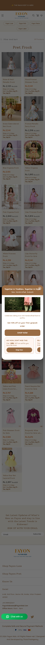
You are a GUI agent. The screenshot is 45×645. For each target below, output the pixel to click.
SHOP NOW (22, 333)
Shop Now (19, 350)
